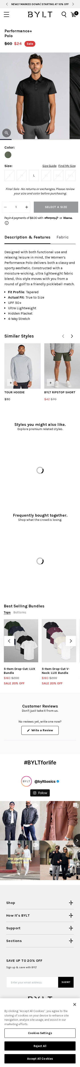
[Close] (75, 1004)
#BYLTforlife (40, 762)
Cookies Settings (40, 1033)
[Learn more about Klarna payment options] (6, 223)
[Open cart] (73, 14)
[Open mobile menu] (6, 14)
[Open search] (64, 14)
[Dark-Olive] (8, 154)
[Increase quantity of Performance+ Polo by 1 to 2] (26, 207)
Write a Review (44, 731)
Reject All (40, 1046)
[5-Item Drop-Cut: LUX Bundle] (21, 640)
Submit (66, 982)
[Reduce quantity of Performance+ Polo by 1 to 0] (5, 207)
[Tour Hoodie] (22, 366)
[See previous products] (63, 336)
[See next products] (72, 336)
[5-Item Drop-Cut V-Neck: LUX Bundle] (59, 640)
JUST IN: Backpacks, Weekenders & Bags (40, 4)
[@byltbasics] (26, 781)
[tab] (27, 237)
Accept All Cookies (40, 1058)
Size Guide (49, 166)
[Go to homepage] (40, 14)
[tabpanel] (40, 285)
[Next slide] (73, 4)
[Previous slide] (7, 4)
